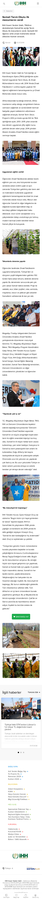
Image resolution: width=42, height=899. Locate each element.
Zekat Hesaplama (15, 789)
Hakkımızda (13, 829)
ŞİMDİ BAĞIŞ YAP (22, 616)
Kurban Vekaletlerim (16, 812)
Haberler (9, 11)
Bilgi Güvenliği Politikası (17, 799)
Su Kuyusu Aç (14, 774)
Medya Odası (13, 834)
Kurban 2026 (13, 779)
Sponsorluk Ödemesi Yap (18, 809)
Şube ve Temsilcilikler (17, 837)
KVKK (10, 791)
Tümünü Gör (33, 692)
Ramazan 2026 (14, 776)
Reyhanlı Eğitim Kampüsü (18, 814)
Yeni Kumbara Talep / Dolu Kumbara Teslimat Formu (19, 818)
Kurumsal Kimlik (14, 831)
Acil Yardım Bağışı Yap (17, 771)
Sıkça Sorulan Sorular (17, 794)
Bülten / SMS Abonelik (17, 839)
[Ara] (4, 3)
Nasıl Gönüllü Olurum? (17, 797)
